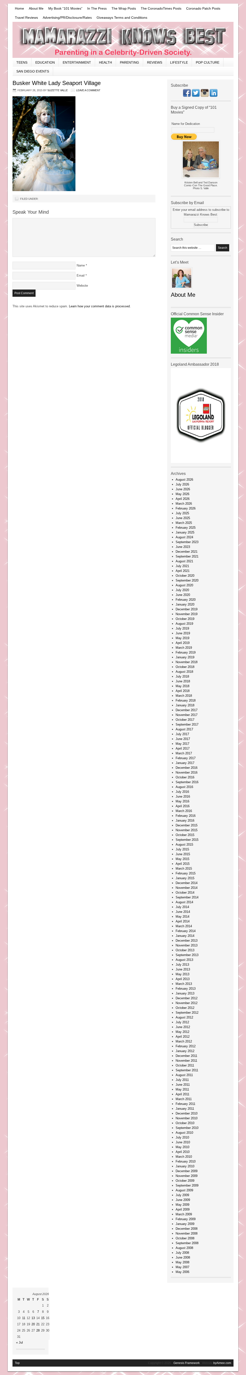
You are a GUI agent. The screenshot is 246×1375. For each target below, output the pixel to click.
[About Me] (181, 290)
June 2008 (183, 1257)
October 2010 (185, 1123)
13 (33, 1318)
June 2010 (183, 1142)
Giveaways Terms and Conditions (122, 17)
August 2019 (184, 623)
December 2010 (186, 1113)
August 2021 (184, 561)
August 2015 (184, 844)
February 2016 (186, 816)
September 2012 (187, 1012)
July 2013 (182, 964)
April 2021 (183, 571)
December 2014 (186, 883)
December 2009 (186, 1171)
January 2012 (185, 1051)
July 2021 (182, 566)
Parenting (129, 62)
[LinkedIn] (213, 95)
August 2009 (184, 1190)
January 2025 (185, 532)
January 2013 (185, 993)
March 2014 (184, 926)
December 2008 (186, 1228)
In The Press (97, 8)
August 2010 (184, 1132)
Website (82, 285)
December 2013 (186, 940)
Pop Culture (207, 62)
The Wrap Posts (123, 8)
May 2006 (182, 1272)
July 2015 (182, 849)
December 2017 (186, 710)
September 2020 (187, 580)
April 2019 (183, 643)
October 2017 (185, 719)
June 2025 (183, 518)
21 (38, 1324)
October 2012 (185, 1008)
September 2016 (187, 782)
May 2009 (182, 1204)
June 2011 (183, 1084)
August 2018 (184, 671)
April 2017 (183, 748)
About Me (36, 8)
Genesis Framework (186, 1363)
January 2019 (185, 657)
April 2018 (183, 691)
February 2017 (186, 758)
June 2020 (183, 595)
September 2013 (187, 955)
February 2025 (186, 527)
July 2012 (182, 1022)
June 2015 (183, 854)
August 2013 (184, 960)
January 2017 (185, 763)
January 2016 (185, 820)
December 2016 (186, 767)
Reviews (154, 62)
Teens (21, 62)
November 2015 (186, 830)
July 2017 (182, 734)
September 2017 (187, 724)
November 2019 (186, 614)
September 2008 (187, 1243)
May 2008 (182, 1262)
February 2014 (186, 931)
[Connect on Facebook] (187, 95)
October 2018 (185, 667)
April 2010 (183, 1152)
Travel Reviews (26, 17)
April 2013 (183, 979)
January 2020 (185, 604)
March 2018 (184, 695)
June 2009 (183, 1200)
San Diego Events (32, 71)
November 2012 (186, 1003)
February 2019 (186, 652)
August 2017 (184, 729)
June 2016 (183, 796)
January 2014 (185, 936)
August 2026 (184, 479)
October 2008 (185, 1238)
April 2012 (183, 1036)
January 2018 (185, 705)
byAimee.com (222, 1363)
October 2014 (185, 892)
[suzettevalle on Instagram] (205, 95)
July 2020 (182, 590)
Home (19, 8)
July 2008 (182, 1252)
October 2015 (185, 835)
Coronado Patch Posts (203, 8)
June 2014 (183, 912)
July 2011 (182, 1080)
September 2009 (187, 1185)
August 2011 (184, 1075)
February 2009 (186, 1219)
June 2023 (183, 547)
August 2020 (184, 585)
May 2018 (182, 686)
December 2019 (186, 609)
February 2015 (186, 873)
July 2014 (182, 907)
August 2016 (184, 787)
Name (81, 265)
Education (45, 62)
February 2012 (186, 1046)
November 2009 (186, 1176)
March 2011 (184, 1099)
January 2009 (185, 1224)
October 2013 (185, 950)
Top (17, 1363)
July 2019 (182, 628)
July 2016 (182, 792)
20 (33, 1324)
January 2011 (185, 1108)
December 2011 (186, 1056)
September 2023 (187, 542)
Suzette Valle (57, 90)
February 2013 (186, 988)
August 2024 (184, 537)
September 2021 (187, 556)
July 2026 (182, 484)
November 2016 (186, 772)
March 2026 (184, 503)
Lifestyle (179, 62)
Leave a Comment (88, 90)
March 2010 (184, 1156)
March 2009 (184, 1214)
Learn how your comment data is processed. (100, 306)
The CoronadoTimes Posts (161, 8)
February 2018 (186, 700)
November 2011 (186, 1060)
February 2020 (186, 599)
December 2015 (186, 825)
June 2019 (183, 633)
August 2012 (184, 1017)
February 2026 (186, 508)
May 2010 (182, 1147)
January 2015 (185, 878)
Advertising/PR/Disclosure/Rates (67, 17)
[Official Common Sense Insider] (189, 352)
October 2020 (185, 575)
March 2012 (184, 1041)
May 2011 (182, 1089)
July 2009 (182, 1195)
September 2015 (187, 840)
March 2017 (184, 753)
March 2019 (184, 647)
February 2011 (185, 1104)
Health (105, 62)
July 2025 (182, 513)
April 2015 (183, 864)
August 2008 (184, 1248)
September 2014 (187, 897)
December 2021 (186, 551)
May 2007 (182, 1267)
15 (42, 1318)
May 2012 (182, 1032)
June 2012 (183, 1027)
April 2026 (183, 499)
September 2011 (187, 1070)
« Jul (19, 1342)
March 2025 (184, 523)
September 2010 (187, 1128)
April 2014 (183, 921)
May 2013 (182, 974)
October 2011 (185, 1065)
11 (23, 1318)
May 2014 (182, 916)
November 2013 (186, 945)
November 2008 (186, 1233)
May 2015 (182, 859)
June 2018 (183, 681)
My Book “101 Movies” (65, 8)
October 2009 (185, 1180)
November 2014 (186, 888)
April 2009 (183, 1209)
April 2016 (183, 806)
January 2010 (185, 1166)
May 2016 (182, 801)
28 (38, 1330)
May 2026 (182, 494)
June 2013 (183, 969)
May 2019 (182, 638)
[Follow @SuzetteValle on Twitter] (196, 95)
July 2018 (182, 676)
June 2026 (183, 489)
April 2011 (182, 1094)
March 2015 (184, 868)
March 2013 (184, 984)
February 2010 (186, 1161)
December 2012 (186, 998)
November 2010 (186, 1118)
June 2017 (183, 739)
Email (81, 275)
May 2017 (182, 743)
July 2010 (182, 1137)
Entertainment (77, 62)
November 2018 (186, 662)
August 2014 (184, 902)
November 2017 (186, 715)
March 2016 (184, 811)
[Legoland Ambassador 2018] (201, 462)
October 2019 (185, 619)
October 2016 (185, 777)
